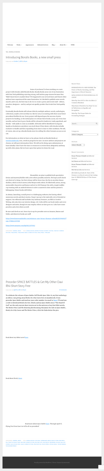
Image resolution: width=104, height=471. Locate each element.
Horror (61, 230)
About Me (63, 45)
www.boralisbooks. (12, 141)
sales (22, 444)
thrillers (47, 232)
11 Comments (63, 290)
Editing (51, 230)
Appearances (30, 45)
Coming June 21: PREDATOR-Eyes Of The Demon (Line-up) (84, 177)
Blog (53, 45)
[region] (85, 64)
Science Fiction (32, 232)
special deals (53, 444)
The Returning (62, 444)
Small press (40, 232)
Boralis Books (30, 230)
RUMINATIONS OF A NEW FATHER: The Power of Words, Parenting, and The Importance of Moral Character (84, 90)
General (15, 230)
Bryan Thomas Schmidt (42, 230)
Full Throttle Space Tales (13, 442)
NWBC (73, 45)
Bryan (25, 61)
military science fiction (27, 442)
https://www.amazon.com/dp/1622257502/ (20, 226)
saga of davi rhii (15, 444)
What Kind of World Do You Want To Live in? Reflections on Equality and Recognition (84, 108)
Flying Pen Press (60, 440)
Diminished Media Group (48, 440)
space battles (37, 444)
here (26, 337)
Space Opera (45, 444)
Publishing (14, 232)
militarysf (46, 442)
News (19, 230)
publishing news (23, 232)
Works (18, 45)
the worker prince (11, 446)
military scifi (38, 442)
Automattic (66, 462)
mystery (8, 232)
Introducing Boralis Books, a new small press (33, 57)
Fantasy (56, 230)
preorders (53, 442)
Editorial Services (42, 45)
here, (55, 300)
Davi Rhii (37, 440)
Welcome (10, 45)
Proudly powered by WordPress (42, 462)
